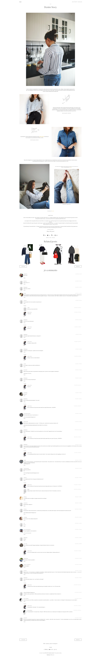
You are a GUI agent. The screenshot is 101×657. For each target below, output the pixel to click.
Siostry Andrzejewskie (27, 529)
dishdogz (25, 496)
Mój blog (30, 373)
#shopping (53, 237)
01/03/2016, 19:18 (76, 452)
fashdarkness (26, 558)
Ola (24, 523)
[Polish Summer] (27, 264)
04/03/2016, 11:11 (76, 605)
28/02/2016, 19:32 (77, 502)
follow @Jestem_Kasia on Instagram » (50, 643)
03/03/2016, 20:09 (77, 592)
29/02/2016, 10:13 (77, 523)
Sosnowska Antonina (27, 413)
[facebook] (44, 649)
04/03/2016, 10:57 (77, 598)
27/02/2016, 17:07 (77, 392)
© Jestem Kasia (41, 652)
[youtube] (49, 649)
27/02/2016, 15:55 (77, 369)
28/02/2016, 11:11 (77, 444)
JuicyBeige (25, 517)
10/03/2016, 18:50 (76, 489)
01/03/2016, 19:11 (76, 550)
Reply (24, 277)
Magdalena (25, 274)
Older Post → (78, 266)
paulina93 (25, 617)
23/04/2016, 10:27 (77, 617)
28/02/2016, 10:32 (76, 436)
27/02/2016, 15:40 (77, 363)
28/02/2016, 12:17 (77, 468)
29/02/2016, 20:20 (77, 543)
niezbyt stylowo (41, 136)
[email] (54, 649)
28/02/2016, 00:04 (77, 429)
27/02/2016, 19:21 (77, 413)
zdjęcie (70, 167)
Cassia (25, 363)
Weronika (25, 281)
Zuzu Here (25, 543)
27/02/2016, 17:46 (77, 398)
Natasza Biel (26, 421)
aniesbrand (25, 502)
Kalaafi (25, 460)
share (45, 235)
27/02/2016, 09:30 (77, 319)
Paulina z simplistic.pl (27, 564)
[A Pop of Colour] (58, 264)
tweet (49, 235)
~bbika (28, 307)
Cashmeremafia (26, 468)
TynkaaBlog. (25, 392)
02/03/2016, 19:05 (76, 584)
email (57, 235)
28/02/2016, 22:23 (77, 517)
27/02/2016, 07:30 (77, 300)
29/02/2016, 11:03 (77, 529)
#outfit (50, 237)
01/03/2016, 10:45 (77, 564)
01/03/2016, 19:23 (76, 484)
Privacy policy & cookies (57, 652)
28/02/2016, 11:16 (77, 460)
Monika (25, 293)
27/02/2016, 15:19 (77, 334)
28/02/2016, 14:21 (77, 477)
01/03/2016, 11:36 (77, 570)
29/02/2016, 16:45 (76, 307)
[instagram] (47, 649)
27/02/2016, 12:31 (76, 326)
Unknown (25, 300)
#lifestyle (47, 237)
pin (52, 235)
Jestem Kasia (29, 312)
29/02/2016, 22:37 (77, 558)
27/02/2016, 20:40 (76, 341)
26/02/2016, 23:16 (77, 287)
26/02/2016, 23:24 (77, 293)
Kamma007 (25, 369)
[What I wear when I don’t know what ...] (74, 264)
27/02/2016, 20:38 (76, 385)
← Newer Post (23, 266)
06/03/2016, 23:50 (76, 610)
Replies (25, 305)
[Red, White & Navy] (42, 264)
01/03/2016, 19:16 (76, 312)
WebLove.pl (52, 654)
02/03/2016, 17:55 (77, 577)
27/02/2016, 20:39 (76, 356)
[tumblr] (52, 649)
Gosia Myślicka (26, 598)
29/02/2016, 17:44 (77, 537)
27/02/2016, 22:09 (77, 421)
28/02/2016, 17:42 (77, 496)
